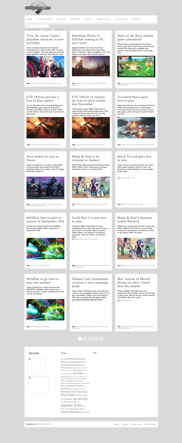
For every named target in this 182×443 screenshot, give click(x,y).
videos (88, 19)
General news (44, 19)
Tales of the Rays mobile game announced (135, 37)
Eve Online (43, 144)
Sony (78, 402)
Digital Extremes (82, 83)
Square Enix (71, 405)
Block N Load (126, 204)
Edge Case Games (128, 144)
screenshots (66, 402)
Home (29, 19)
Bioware (81, 365)
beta (63, 365)
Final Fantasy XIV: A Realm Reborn (73, 379)
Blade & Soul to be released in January (86, 158)
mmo (57, 144)
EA (80, 373)
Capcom (68, 370)
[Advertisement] (109, 6)
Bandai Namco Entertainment (131, 83)
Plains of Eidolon (101, 83)
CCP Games (35, 144)
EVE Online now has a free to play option (43, 98)
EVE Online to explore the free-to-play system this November (89, 100)
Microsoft (86, 383)
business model (136, 265)
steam (44, 206)
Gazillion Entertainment (145, 326)
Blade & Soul (81, 204)
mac (118, 328)
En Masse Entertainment (45, 83)
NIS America (79, 391)
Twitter (2, 34)
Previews (75, 19)
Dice (71, 374)
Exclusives (121, 19)
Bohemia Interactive (75, 368)
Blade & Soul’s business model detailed (134, 219)
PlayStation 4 (70, 395)
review (83, 399)
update (82, 412)
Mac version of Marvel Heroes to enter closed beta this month (133, 282)
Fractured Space (140, 144)
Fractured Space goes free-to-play (132, 98)
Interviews (33, 30)
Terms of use (136, 424)
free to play (57, 83)
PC (88, 392)
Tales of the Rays (123, 85)
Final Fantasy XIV (80, 377)
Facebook (2, 30)
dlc (75, 373)
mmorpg (33, 206)
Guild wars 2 (95, 265)
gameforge (58, 204)
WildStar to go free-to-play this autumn (43, 280)
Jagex (141, 204)
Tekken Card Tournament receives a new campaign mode (90, 282)
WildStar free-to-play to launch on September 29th (45, 219)
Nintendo (66, 391)
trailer (64, 412)
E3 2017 (46, 30)
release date (70, 399)
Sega (74, 402)
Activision (70, 358)
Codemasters (77, 370)
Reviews (61, 19)
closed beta (126, 326)
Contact (59, 30)
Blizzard (64, 367)
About (116, 424)
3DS (62, 359)
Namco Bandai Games (91, 326)
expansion (70, 377)
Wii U (87, 412)
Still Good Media (44, 424)
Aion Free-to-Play (40, 204)
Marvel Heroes (126, 328)
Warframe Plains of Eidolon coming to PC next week (88, 39)
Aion (32, 204)
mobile (151, 83)
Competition (104, 19)
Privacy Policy (150, 424)
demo (67, 374)
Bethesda (70, 364)
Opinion (136, 19)
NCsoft (39, 206)
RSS (2, 42)
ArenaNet (80, 265)
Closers (33, 83)
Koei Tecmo (77, 383)
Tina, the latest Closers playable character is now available (45, 39)
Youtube (2, 38)
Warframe (75, 85)
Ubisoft (73, 412)
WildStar (47, 265)
